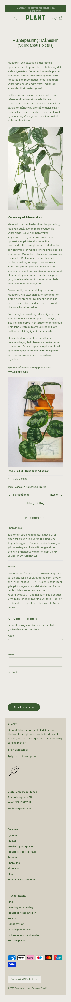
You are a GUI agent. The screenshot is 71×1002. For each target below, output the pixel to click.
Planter (12, 840)
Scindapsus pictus (36, 487)
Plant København (22, 988)
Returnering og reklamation (24, 934)
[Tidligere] (9, 8)
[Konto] (52, 18)
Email (11, 653)
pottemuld (14, 258)
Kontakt (12, 918)
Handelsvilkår (16, 923)
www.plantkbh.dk (18, 371)
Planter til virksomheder (22, 879)
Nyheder (13, 835)
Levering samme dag (20, 907)
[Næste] (61, 8)
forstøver (35, 283)
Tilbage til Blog (35, 503)
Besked (12, 672)
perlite (11, 262)
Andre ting (14, 862)
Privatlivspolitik (16, 940)
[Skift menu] (10, 18)
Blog (10, 874)
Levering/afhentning (19, 929)
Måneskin (19, 487)
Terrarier (13, 857)
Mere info (13, 868)
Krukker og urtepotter (20, 846)
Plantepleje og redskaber (22, 851)
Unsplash (43, 470)
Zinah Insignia (25, 470)
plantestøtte (41, 350)
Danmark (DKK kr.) (21, 979)
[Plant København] (35, 17)
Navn (11, 635)
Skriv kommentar (24, 707)
